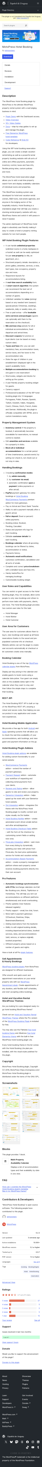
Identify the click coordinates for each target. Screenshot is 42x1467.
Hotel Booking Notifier (15, 819)
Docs (8, 126)
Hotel (26, 1271)
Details (7, 65)
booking (24, 1267)
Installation (9, 77)
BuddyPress (8, 1426)
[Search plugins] (26, 25)
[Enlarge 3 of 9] (17, 1101)
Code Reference (12, 140)
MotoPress (11, 1224)
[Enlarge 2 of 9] (37, 1090)
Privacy (5, 1388)
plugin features (27, 952)
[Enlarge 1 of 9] (17, 1090)
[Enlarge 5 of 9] (17, 1113)
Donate (26, 1403)
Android (31, 728)
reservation (35, 1276)
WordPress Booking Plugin (19, 1021)
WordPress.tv (9, 1407)
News (4, 1380)
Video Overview (12, 120)
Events (25, 1399)
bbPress (6, 1422)
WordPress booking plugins (13, 967)
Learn (4, 1395)
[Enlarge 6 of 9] (37, 1113)
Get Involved (27, 1395)
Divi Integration (12, 805)
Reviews (8, 71)
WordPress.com (9, 1414)
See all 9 (37, 1262)
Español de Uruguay (16, 1436)
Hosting (5, 1384)
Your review (7, 1320)
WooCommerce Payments (16, 765)
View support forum (10, 1342)
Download (8, 57)
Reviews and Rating (14, 788)
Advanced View (8, 1282)
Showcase (26, 1376)
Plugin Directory (8, 10)
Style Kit (24, 140)
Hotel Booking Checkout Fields (18, 829)
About (4, 1376)
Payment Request (13, 775)
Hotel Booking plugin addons (14, 753)
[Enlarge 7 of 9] (17, 1125)
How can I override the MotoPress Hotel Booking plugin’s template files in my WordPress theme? (16, 1189)
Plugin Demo (11, 116)
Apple (4, 732)
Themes (25, 1380)
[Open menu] (38, 3)
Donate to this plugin (10, 1362)
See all (37, 1320)
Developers (7, 1403)
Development (10, 82)
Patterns (25, 1388)
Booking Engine (34, 1267)
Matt (5, 1418)
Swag (25, 1407)
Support (7, 88)
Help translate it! (23, 18)
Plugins (25, 1384)
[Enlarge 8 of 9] (37, 1125)
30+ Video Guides (13, 123)
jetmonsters (10, 50)
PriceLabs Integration (14, 842)
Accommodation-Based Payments (20, 859)
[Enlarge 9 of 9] (17, 1137)
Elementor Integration (14, 795)
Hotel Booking (34, 1271)
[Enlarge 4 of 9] (37, 1101)
